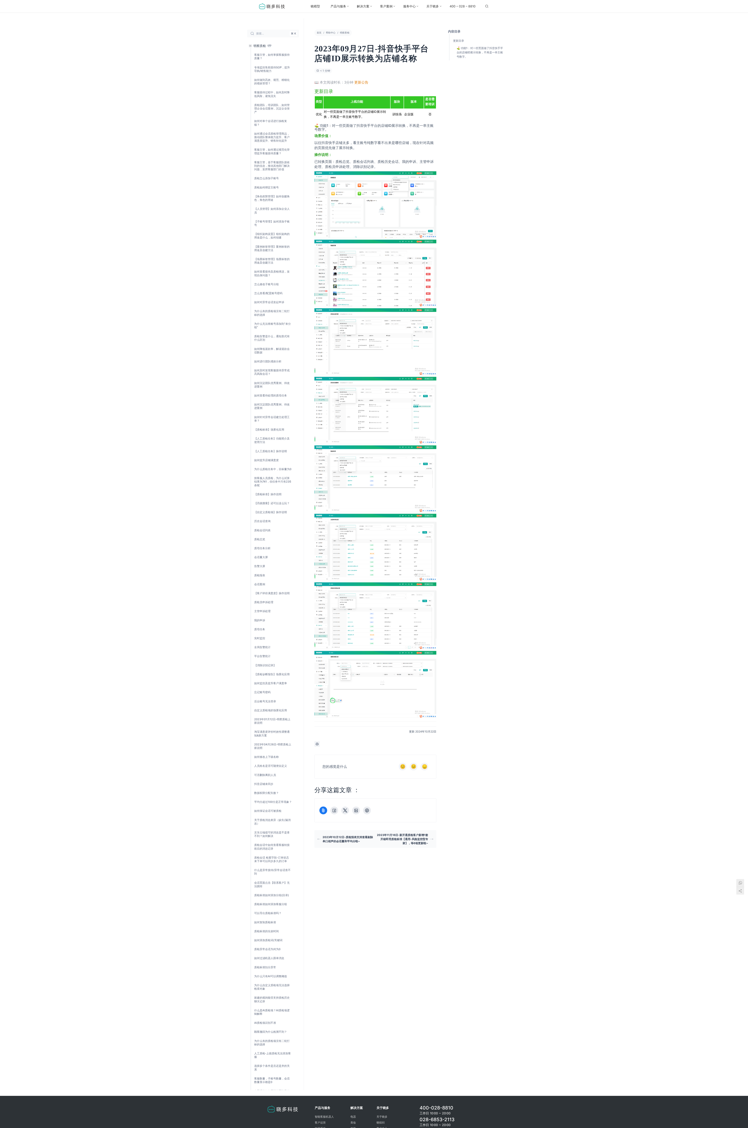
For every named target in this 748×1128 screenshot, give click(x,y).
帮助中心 (331, 32)
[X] (345, 810)
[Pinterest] (367, 810)
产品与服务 (338, 6)
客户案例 (386, 6)
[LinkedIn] (356, 810)
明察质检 (345, 32)
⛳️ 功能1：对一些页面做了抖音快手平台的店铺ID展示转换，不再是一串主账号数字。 (480, 52)
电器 (353, 1116)
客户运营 (320, 1122)
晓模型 (315, 6)
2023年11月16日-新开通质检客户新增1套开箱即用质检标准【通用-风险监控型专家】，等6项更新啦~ (402, 839)
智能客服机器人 (324, 1116)
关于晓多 (432, 6)
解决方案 (363, 6)
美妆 (353, 1122)
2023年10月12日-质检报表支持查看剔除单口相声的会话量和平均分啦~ (348, 839)
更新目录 (458, 40)
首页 (319, 32)
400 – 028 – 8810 (462, 6)
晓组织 (381, 1122)
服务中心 (409, 6)
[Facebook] (334, 810)
